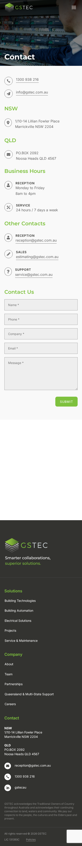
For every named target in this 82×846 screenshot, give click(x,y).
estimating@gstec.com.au (37, 257)
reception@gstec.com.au (33, 765)
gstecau (20, 787)
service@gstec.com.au (33, 274)
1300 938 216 (27, 79)
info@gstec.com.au (32, 92)
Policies (31, 839)
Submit (66, 401)
